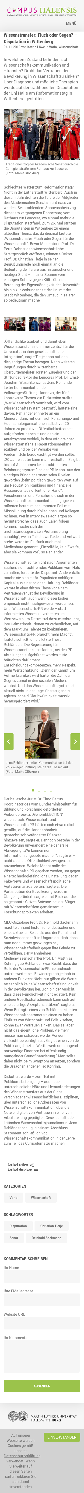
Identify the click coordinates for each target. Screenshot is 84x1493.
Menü (71, 23)
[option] (42, 741)
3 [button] (45, 790)
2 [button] (39, 790)
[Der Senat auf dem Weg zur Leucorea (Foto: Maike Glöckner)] (14, 324)
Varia (14, 1197)
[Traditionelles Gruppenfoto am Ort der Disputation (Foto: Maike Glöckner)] (66, 324)
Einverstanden (62, 1437)
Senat (14, 1238)
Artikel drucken (19, 1169)
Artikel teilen (17, 1164)
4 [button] (51, 790)
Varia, (54, 47)
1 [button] (33, 790)
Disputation (18, 1226)
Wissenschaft (68, 47)
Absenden (42, 1386)
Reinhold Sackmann (46, 1238)
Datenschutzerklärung (22, 1455)
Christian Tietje (51, 1226)
